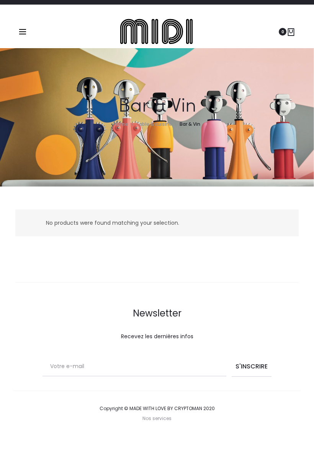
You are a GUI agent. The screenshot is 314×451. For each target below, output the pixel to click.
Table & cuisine (154, 124)
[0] (291, 31)
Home (121, 124)
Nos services (157, 418)
